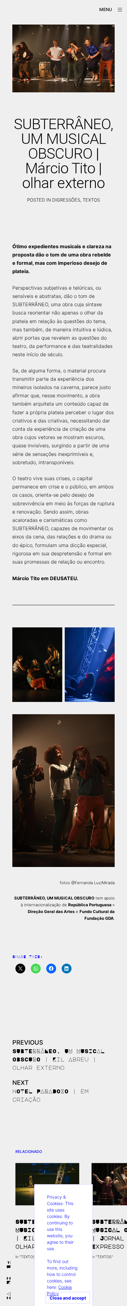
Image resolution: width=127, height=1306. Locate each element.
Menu (105, 9)
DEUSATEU (63, 578)
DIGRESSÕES (66, 200)
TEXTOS (91, 200)
